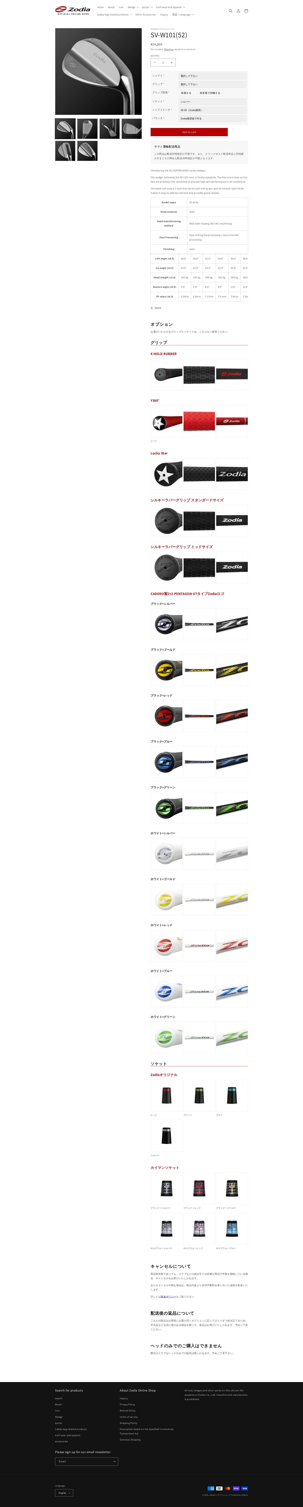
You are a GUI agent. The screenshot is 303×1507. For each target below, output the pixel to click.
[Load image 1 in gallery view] (65, 128)
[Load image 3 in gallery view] (109, 128)
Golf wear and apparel (67, 1435)
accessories (61, 1441)
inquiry (124, 1398)
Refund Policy (127, 1410)
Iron (57, 1410)
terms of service (129, 1416)
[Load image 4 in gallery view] (132, 128)
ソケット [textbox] (158, 101)
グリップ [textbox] (158, 84)
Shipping (168, 49)
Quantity (155, 55)
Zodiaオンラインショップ (220, 1495)
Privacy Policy (127, 1404)
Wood (58, 1404)
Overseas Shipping (130, 1439)
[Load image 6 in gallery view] (87, 151)
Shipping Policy (128, 1423)
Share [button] (158, 307)
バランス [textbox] (158, 118)
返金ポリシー (168, 1296)
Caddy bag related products (71, 1429)
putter (58, 1423)
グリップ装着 (161, 92)
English (62, 1492)
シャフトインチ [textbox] (162, 109)
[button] (133, 7)
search (59, 1398)
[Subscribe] (114, 1461)
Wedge (59, 1416)
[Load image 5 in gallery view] (65, 151)
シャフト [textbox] (158, 75)
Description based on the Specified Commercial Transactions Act (147, 1431)
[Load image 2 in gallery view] (87, 128)
